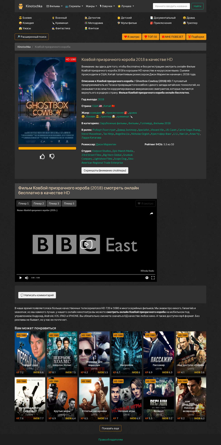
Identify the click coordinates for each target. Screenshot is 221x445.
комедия (96, 112)
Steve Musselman (91, 133)
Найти (197, 6)
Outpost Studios (102, 150)
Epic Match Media (123, 150)
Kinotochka (34, 6)
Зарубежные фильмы (113, 123)
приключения (115, 112)
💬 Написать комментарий (37, 295)
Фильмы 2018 (162, 123)
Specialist (144, 129)
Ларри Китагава (91, 137)
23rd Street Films (91, 154)
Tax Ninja (108, 133)
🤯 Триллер (190, 22)
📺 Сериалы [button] (73, 6)
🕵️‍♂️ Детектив (92, 17)
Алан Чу (195, 133)
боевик (91, 116)
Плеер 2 (39, 203)
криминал (123, 116)
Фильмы (133, 123)
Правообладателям (110, 439)
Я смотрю (146, 203)
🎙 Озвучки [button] (106, 6)
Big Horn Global (112, 154)
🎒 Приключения (160, 22)
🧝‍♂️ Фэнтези (91, 28)
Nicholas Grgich (140, 133)
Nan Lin (184, 133)
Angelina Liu (122, 133)
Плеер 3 (54, 203)
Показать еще (110, 428)
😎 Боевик (25, 17)
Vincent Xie (157, 129)
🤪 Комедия (26, 22)
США (95, 105)
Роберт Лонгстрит (104, 129)
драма (133, 112)
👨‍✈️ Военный (59, 17)
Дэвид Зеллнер (127, 129)
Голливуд (146, 123)
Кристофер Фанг (161, 133)
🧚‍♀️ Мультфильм (127, 22)
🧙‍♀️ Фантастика (61, 28)
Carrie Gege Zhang (189, 129)
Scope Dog (120, 158)
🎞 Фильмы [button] (53, 6)
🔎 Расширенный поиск (31, 36)
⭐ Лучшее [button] (125, 6)
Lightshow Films (103, 158)
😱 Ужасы (25, 28)
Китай (108, 105)
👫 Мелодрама (93, 22)
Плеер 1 (23, 203)
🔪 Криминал (60, 22)
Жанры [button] (90, 6)
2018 (101, 99)
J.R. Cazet (171, 129)
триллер (106, 116)
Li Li (175, 133)
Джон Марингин (106, 144)
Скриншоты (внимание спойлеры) (105, 170)
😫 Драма (189, 17)
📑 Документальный (162, 17)
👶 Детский (124, 17)
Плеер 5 (69, 203)
